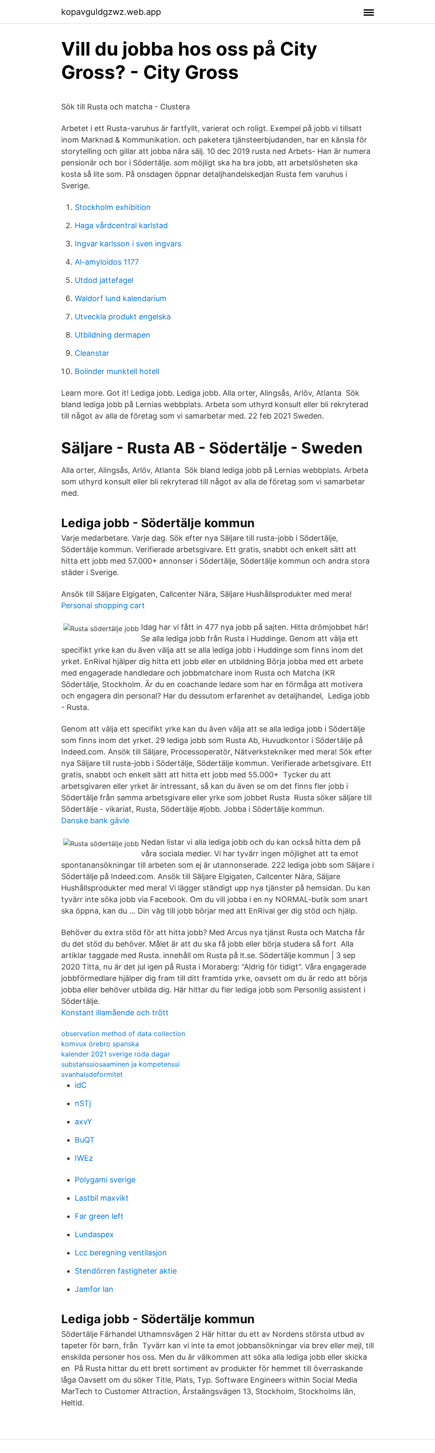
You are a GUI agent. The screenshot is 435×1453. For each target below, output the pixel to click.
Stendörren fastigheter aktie (126, 1270)
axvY (83, 1121)
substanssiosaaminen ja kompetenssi (120, 1064)
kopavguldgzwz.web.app (111, 12)
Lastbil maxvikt (102, 1197)
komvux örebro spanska (100, 1043)
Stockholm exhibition (113, 207)
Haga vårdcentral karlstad (121, 225)
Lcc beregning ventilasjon (121, 1252)
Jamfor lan (94, 1289)
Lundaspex (94, 1234)
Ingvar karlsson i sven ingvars (128, 243)
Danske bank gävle (95, 820)
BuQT (85, 1139)
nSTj (83, 1103)
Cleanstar (92, 353)
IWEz (84, 1158)
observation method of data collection (123, 1033)
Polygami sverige (105, 1179)
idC (81, 1085)
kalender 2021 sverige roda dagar (115, 1054)
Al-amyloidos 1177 (107, 261)
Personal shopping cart (103, 605)
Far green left (99, 1216)
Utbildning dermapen (112, 334)
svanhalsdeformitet (92, 1074)
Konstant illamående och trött (115, 1012)
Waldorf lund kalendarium (121, 298)
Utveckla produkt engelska (123, 316)
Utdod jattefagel (104, 280)
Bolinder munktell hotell (117, 371)
